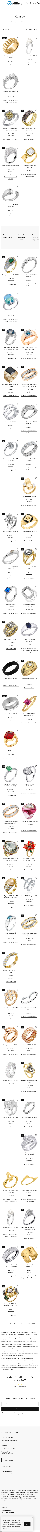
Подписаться (20, 1409)
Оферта (4, 1507)
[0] (34, 3)
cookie (21, 1522)
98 (29, 1323)
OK (27, 1524)
